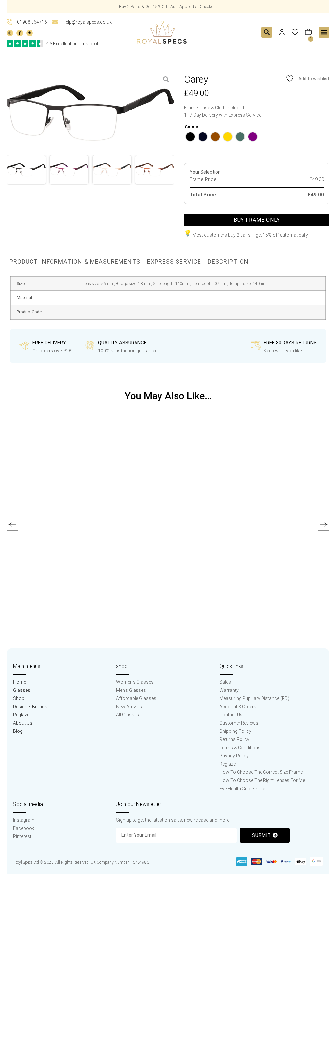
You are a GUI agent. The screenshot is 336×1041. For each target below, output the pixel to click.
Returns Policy (234, 739)
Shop (18, 698)
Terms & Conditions (240, 747)
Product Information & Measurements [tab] (75, 261)
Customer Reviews (239, 723)
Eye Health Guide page (242, 788)
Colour (192, 127)
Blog (18, 731)
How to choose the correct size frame (261, 772)
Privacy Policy (234, 755)
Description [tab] (228, 261)
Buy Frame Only (257, 220)
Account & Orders (238, 706)
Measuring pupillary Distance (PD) (254, 698)
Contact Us (231, 714)
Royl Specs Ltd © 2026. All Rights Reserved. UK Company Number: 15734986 (81, 862)
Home (19, 682)
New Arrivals (129, 706)
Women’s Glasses (135, 682)
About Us (22, 723)
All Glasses (127, 714)
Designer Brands (30, 706)
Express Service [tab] (174, 261)
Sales (225, 682)
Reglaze (21, 714)
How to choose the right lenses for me (262, 780)
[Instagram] (10, 33)
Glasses (21, 690)
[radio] (190, 137)
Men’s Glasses (131, 690)
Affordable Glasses (136, 698)
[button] (266, 32)
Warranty (229, 690)
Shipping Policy (235, 731)
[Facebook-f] (19, 33)
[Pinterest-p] (29, 33)
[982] (90, 113)
